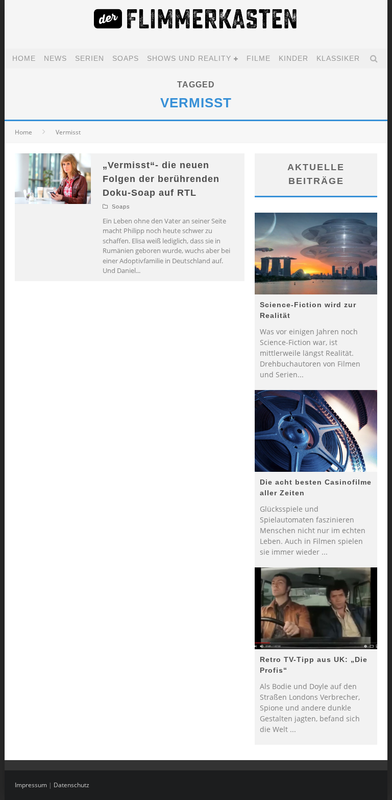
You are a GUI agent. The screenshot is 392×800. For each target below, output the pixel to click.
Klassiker (338, 58)
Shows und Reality (189, 58)
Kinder (293, 58)
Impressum (31, 785)
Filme (259, 58)
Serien (89, 58)
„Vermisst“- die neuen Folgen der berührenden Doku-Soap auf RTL (161, 179)
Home (24, 58)
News (55, 58)
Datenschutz (71, 785)
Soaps (125, 58)
